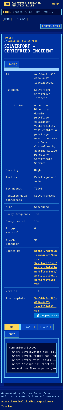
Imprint (7, 406)
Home (7, 19)
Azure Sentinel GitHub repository (27, 401)
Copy (12, 334)
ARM (45, 326)
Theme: (51, 26)
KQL (12, 326)
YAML (29, 326)
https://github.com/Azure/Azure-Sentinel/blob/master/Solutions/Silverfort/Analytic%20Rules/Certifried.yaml (45, 267)
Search (21, 19)
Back (12, 64)
